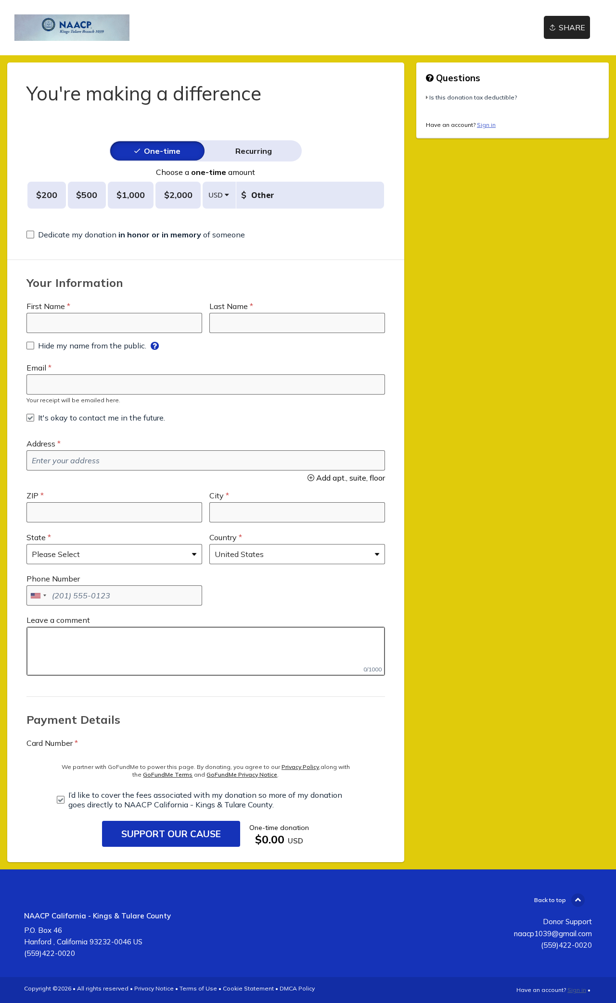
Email (36, 367)
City (216, 495)
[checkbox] (135, 234)
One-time (162, 151)
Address (40, 443)
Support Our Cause (171, 834)
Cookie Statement (248, 988)
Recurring (253, 151)
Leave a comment (58, 620)
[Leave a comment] (206, 651)
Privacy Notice (154, 988)
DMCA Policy (297, 988)
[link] (71, 27)
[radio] (162, 151)
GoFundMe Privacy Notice (241, 774)
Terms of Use (198, 988)
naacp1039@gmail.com (553, 933)
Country (223, 537)
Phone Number (53, 578)
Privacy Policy (300, 766)
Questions (457, 78)
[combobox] (38, 595)
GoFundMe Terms (167, 774)
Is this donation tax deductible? (473, 97)
